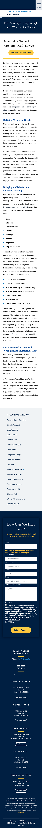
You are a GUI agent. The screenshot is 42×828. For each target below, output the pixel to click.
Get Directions (21, 697)
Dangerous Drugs (14, 455)
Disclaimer (12, 823)
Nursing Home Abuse (15, 479)
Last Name (9, 562)
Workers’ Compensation (16, 499)
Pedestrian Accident (14, 484)
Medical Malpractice (14, 469)
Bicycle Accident (13, 425)
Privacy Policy (14, 620)
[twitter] (26, 14)
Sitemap (32, 823)
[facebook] (24, 14)
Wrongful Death (13, 504)
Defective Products (14, 459)
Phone (8, 570)
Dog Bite (10, 464)
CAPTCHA (9, 622)
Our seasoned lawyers (21, 334)
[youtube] (31, 14)
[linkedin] (21, 14)
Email (7, 542)
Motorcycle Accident (14, 474)
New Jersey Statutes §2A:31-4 (15, 207)
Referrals (21, 825)
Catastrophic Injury (14, 445)
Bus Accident (12, 435)
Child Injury (11, 450)
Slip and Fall (12, 494)
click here (21, 812)
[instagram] (29, 14)
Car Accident (12, 440)
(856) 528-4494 (13, 14)
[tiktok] (34, 14)
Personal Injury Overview (16, 420)
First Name (9, 555)
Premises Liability (14, 489)
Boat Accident (12, 430)
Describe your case (13, 584)
